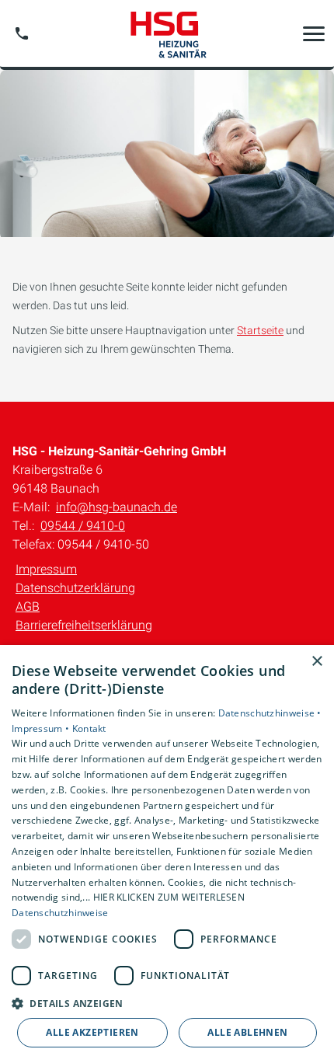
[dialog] (167, 854)
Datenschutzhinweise (60, 912)
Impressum (46, 569)
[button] (314, 33)
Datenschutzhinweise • (270, 713)
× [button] (316, 661)
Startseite (260, 330)
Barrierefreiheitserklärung (84, 625)
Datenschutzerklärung (75, 587)
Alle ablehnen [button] (247, 1032)
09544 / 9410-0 (82, 525)
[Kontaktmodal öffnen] (22, 33)
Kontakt (89, 728)
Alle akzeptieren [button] (92, 1032)
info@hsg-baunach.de (116, 507)
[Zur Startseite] (167, 33)
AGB (28, 606)
